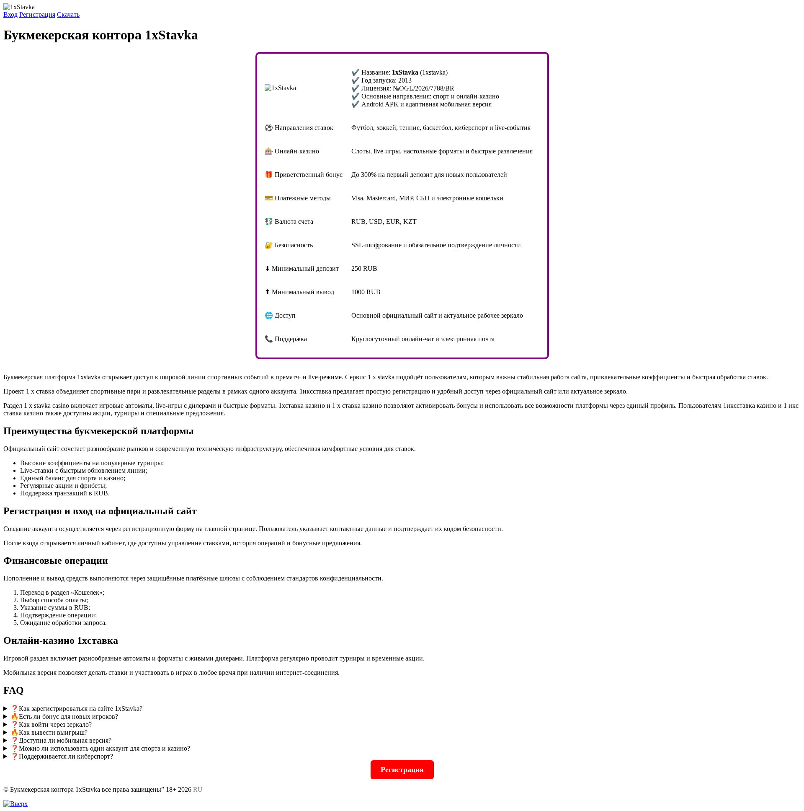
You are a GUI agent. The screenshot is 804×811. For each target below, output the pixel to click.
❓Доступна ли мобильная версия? (60, 740)
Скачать (68, 14)
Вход (10, 14)
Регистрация (37, 14)
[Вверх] (15, 803)
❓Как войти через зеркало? (51, 724)
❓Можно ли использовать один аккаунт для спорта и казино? (100, 748)
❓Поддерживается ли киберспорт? (61, 756)
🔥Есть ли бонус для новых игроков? (64, 716)
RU (198, 789)
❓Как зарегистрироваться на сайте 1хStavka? (76, 708)
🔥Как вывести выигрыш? (49, 732)
